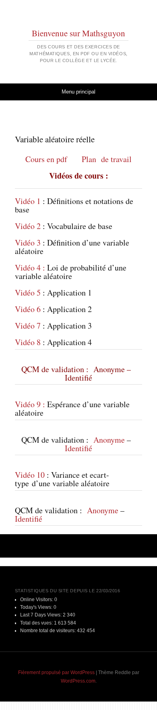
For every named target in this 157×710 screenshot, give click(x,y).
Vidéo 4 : (30, 267)
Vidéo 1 (28, 201)
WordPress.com (78, 681)
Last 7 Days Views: (41, 615)
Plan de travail (107, 159)
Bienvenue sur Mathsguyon (78, 33)
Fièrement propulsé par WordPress (56, 672)
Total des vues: (37, 623)
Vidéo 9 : (30, 404)
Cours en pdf (46, 159)
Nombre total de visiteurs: (48, 630)
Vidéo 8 (28, 342)
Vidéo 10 (30, 474)
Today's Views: (37, 607)
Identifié (78, 377)
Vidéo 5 (28, 292)
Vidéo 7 (28, 325)
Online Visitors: (37, 599)
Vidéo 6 (28, 309)
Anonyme (108, 369)
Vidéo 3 (28, 242)
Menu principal (78, 92)
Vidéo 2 (28, 226)
